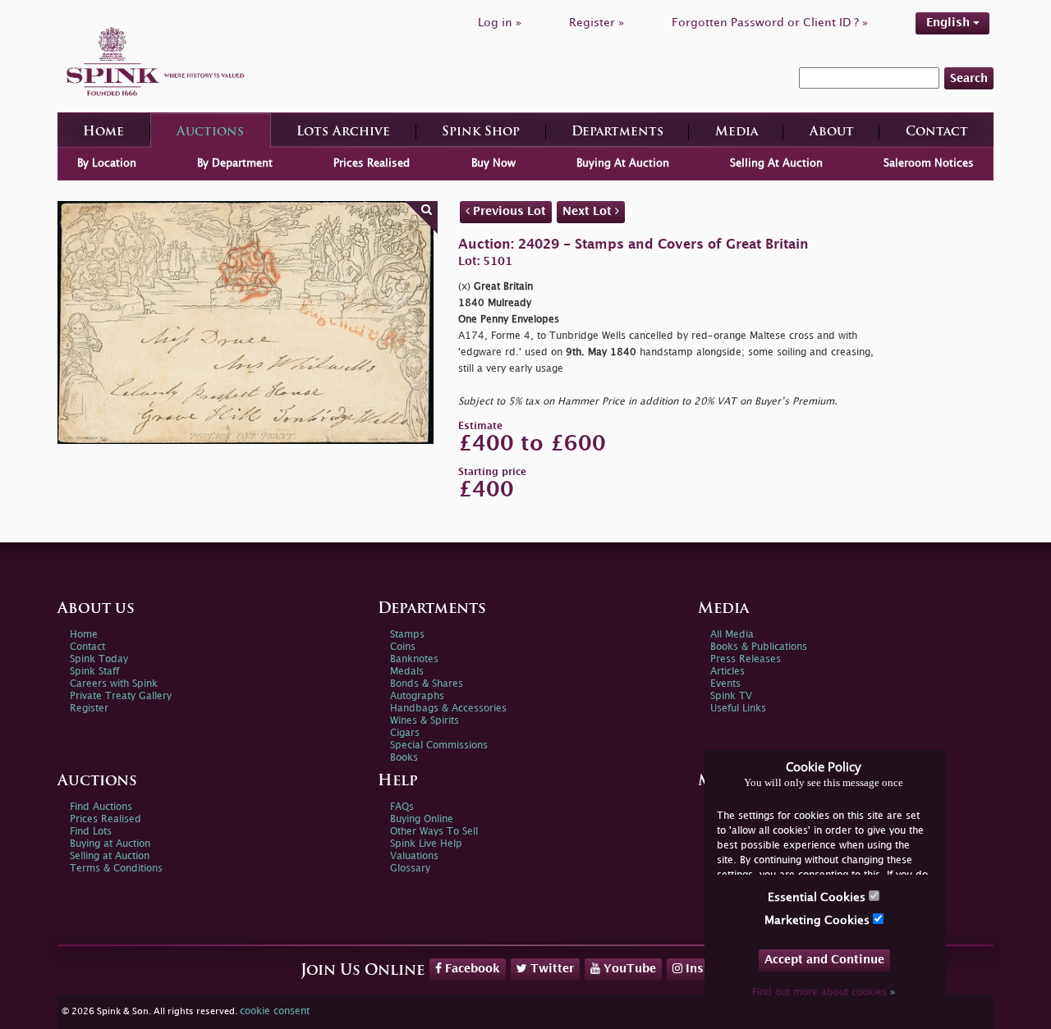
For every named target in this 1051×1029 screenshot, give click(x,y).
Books (404, 757)
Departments (617, 132)
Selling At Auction (776, 163)
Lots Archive (343, 132)
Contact (937, 132)
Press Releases (745, 659)
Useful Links (738, 708)
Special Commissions (439, 745)
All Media (732, 634)
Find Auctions (101, 807)
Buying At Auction (622, 163)
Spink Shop (481, 132)
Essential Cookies (818, 897)
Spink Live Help (426, 843)
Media (736, 132)
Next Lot (588, 211)
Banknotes (414, 659)
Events (725, 683)
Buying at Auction (110, 843)
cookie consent (275, 1011)
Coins (402, 647)
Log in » (499, 22)
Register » (596, 22)
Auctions (210, 132)
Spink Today (99, 659)
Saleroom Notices (928, 163)
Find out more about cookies (823, 992)
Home (103, 132)
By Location (106, 163)
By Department (235, 163)
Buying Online (421, 819)
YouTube (628, 968)
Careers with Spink (114, 683)
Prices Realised (371, 163)
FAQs (402, 807)
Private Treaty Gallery (121, 696)
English (949, 22)
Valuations (414, 856)
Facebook (471, 968)
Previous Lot (508, 211)
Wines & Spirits (424, 720)
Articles (727, 671)
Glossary (410, 868)
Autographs (417, 696)
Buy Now (493, 163)
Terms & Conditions (116, 868)
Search (969, 78)
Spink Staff (94, 671)
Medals (407, 671)
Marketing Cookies (818, 920)
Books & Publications (758, 647)
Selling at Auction (109, 856)
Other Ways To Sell (434, 831)
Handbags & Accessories (448, 708)
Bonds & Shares (426, 683)
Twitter (550, 968)
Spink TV (731, 696)
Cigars (405, 733)
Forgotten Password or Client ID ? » (770, 22)
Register (89, 708)
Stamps (407, 634)
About (832, 132)
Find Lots (91, 831)
